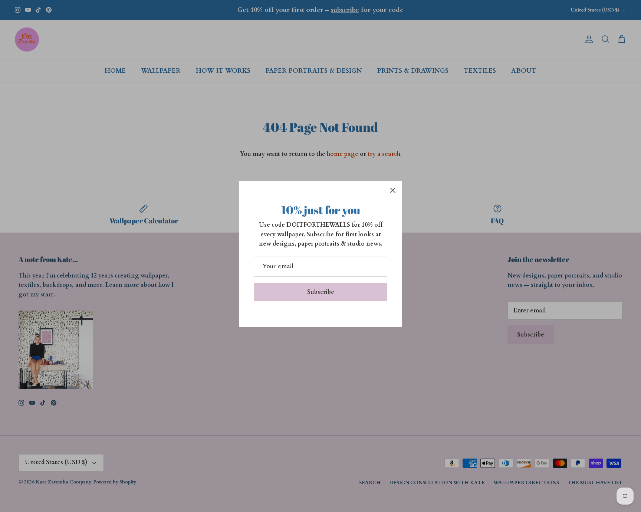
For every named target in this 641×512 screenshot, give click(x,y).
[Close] (393, 190)
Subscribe (320, 292)
